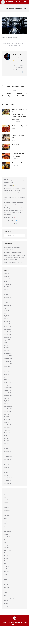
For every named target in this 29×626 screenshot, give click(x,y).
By (11, 45)
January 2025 (7, 279)
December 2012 (8, 454)
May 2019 (6, 401)
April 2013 (6, 443)
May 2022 (6, 316)
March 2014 (7, 433)
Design (5, 518)
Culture (5, 513)
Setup (5, 592)
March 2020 (7, 379)
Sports (5, 595)
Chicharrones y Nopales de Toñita (19, 127)
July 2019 (6, 398)
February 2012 (7, 472)
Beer (5, 497)
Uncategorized (7, 606)
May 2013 (6, 440)
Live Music (6, 547)
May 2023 (6, 286)
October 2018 (7, 411)
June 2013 (6, 438)
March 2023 (7, 292)
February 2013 (7, 448)
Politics (5, 574)
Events (5, 523)
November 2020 (8, 358)
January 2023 (7, 297)
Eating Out (6, 521)
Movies (5, 561)
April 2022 (6, 318)
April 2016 (6, 422)
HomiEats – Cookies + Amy (18, 136)
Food (5, 529)
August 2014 (7, 430)
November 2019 (8, 390)
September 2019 (8, 395)
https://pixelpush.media (18, 57)
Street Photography (19, 43)
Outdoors (6, 566)
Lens (5, 539)
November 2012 (8, 456)
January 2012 (7, 475)
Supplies (6, 600)
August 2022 (7, 308)
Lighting (6, 545)
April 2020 (6, 377)
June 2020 (6, 371)
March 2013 (7, 446)
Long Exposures (8, 550)
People (5, 569)
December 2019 (8, 387)
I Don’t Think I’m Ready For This (12, 250)
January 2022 (7, 326)
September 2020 (8, 363)
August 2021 (7, 340)
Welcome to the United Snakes (12, 247)
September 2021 (8, 337)
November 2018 (8, 409)
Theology (6, 603)
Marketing (6, 555)
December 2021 (8, 329)
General (6, 534)
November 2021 (8, 332)
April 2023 (6, 289)
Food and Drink (8, 531)
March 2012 (7, 470)
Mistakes (6, 558)
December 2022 (8, 300)
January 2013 (7, 451)
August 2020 (7, 366)
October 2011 (7, 483)
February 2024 (7, 281)
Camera (6, 502)
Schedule (6, 590)
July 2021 (6, 342)
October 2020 (7, 361)
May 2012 (6, 464)
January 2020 (7, 385)
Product (6, 584)
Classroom (7, 510)
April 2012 (6, 467)
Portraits (6, 576)
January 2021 (7, 353)
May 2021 (6, 348)
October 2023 (7, 284)
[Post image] (6, 112)
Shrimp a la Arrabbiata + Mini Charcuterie (18, 155)
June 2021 (6, 345)
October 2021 (7, 334)
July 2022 (6, 310)
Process (6, 582)
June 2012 (6, 462)
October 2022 (7, 302)
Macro (5, 553)
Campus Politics (8, 505)
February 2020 (7, 382)
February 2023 (7, 294)
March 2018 (7, 419)
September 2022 (8, 305)
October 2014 (7, 427)
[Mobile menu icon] (24, 2)
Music (5, 563)
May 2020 (6, 374)
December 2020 (8, 356)
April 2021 (6, 350)
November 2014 (8, 425)
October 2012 (7, 459)
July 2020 (6, 369)
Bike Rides (6, 499)
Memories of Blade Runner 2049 (12, 252)
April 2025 (6, 276)
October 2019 (7, 393)
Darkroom (6, 515)
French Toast (15, 144)
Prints (5, 579)
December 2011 (8, 478)
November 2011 (8, 480)
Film (5, 526)
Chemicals (6, 507)
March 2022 (7, 321)
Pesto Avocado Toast (18, 163)
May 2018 (6, 417)
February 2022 (7, 324)
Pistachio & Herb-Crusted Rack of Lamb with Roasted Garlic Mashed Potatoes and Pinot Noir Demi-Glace (19, 114)
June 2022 (6, 313)
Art (4, 494)
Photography (12, 43)
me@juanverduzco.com (14, 1)
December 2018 (8, 406)
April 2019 (6, 403)
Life (5, 542)
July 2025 (6, 273)
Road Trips (6, 587)
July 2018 (6, 414)
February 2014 (7, 435)
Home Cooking (8, 537)
